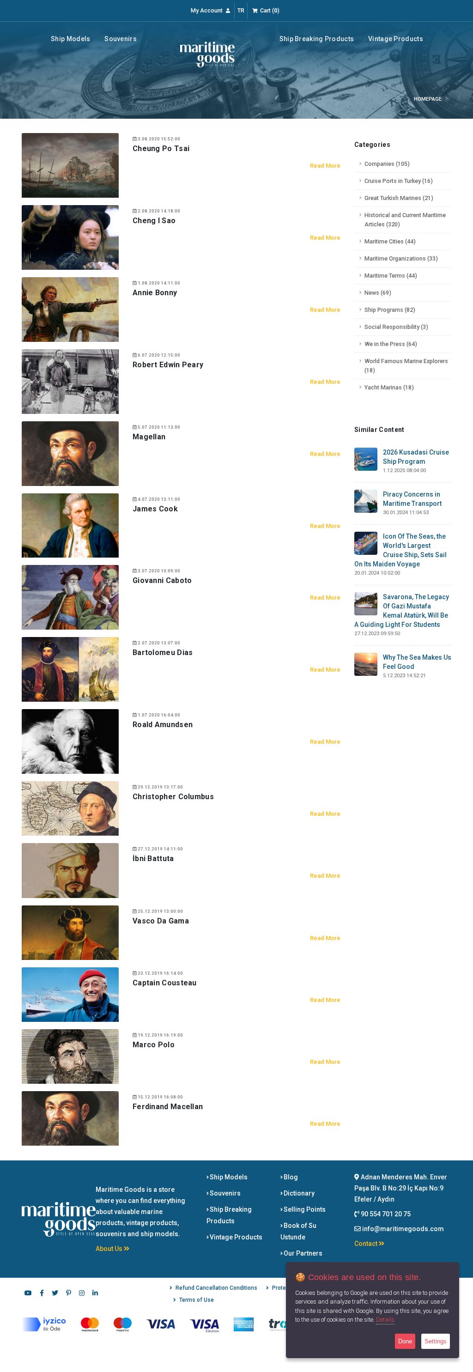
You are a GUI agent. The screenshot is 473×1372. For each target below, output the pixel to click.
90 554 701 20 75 (385, 1214)
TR (240, 10)
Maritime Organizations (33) (401, 258)
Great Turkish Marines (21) (398, 197)
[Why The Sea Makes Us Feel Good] (365, 664)
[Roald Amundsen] (70, 741)
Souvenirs (120, 38)
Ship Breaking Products (316, 38)
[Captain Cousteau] (70, 994)
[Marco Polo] (70, 1056)
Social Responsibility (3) (396, 326)
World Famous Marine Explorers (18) (406, 366)
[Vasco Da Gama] (70, 931)
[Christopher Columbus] (70, 808)
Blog (290, 1177)
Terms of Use (196, 1300)
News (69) (377, 292)
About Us (110, 1248)
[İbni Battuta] (70, 870)
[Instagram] (81, 1293)
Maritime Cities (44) (390, 241)
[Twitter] (55, 1293)
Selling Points (304, 1209)
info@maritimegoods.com (403, 1228)
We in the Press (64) (390, 343)
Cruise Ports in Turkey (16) (398, 180)
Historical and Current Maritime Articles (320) (405, 220)
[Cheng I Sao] (70, 237)
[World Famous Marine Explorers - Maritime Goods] (207, 54)
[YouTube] (28, 1293)
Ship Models (70, 38)
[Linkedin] (95, 1293)
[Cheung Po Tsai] (70, 165)
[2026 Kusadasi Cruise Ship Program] (365, 458)
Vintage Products (395, 38)
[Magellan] (70, 452)
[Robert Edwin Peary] (70, 380)
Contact (366, 1243)
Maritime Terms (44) (390, 275)
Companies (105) (387, 163)
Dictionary (298, 1193)
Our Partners (302, 1253)
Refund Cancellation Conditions (216, 1288)
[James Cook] (70, 524)
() (269, 10)
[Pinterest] (68, 1293)
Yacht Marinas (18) (389, 387)
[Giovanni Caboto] (70, 597)
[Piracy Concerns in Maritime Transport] (365, 500)
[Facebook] (41, 1293)
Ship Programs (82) (389, 309)
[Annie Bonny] (70, 308)
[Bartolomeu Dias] (70, 669)
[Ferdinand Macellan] (70, 1118)
